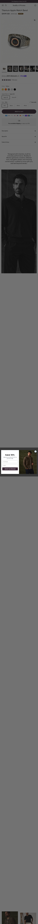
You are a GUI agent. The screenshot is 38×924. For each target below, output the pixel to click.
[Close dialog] (35, 451)
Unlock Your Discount (10, 469)
